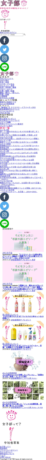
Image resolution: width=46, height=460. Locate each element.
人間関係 (3, 96)
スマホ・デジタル (7, 84)
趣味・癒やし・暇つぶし (10, 93)
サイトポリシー (6, 452)
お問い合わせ (5, 457)
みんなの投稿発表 (7, 104)
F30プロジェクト (7, 79)
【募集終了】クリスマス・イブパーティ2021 (18, 107)
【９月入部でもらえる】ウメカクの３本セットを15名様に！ (23, 317)
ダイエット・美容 (7, 86)
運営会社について (7, 454)
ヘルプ (2, 455)
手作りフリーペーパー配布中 (11, 124)
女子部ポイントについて (10, 120)
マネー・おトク (6, 89)
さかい (34, 378)
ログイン (13, 32)
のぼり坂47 (4, 80)
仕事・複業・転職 (7, 91)
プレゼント (26, 260)
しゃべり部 (26, 378)
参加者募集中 (16, 260)
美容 (33, 260)
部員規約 (3, 448)
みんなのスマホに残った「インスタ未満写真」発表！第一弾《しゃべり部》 (22, 405)
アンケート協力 (6, 126)
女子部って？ (5, 447)
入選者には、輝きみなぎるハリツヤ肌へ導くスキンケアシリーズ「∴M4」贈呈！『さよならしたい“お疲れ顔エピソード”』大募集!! (22, 287)
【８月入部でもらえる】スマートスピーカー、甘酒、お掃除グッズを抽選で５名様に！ (22, 346)
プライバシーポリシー (9, 450)
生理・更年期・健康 (8, 87)
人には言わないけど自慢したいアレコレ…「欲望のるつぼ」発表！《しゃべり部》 (23, 376)
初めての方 (4, 32)
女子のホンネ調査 (7, 98)
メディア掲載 (5, 122)
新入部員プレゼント (8, 119)
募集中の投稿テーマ (8, 102)
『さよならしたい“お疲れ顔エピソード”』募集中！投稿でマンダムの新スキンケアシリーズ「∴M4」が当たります (22, 256)
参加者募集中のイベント (10, 109)
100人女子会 (5, 113)
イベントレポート (7, 111)
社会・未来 (4, 82)
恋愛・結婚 (4, 94)
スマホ (40, 407)
